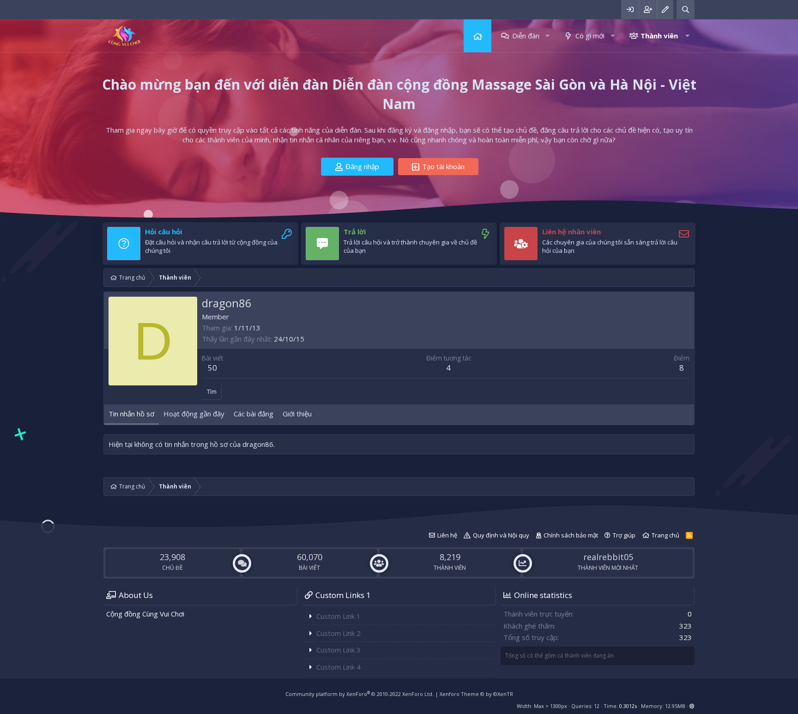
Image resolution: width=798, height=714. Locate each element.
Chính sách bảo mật (571, 535)
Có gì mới (590, 35)
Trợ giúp (624, 535)
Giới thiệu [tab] (297, 413)
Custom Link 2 (338, 633)
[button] (547, 35)
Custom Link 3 (338, 649)
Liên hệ (447, 535)
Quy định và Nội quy (501, 535)
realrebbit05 (608, 556)
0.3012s (628, 705)
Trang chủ (477, 35)
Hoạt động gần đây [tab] (193, 413)
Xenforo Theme (476, 693)
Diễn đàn (525, 35)
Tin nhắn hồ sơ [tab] (131, 413)
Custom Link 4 (338, 666)
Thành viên (659, 35)
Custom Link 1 (338, 616)
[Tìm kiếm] (686, 9)
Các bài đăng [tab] (253, 413)
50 (212, 367)
